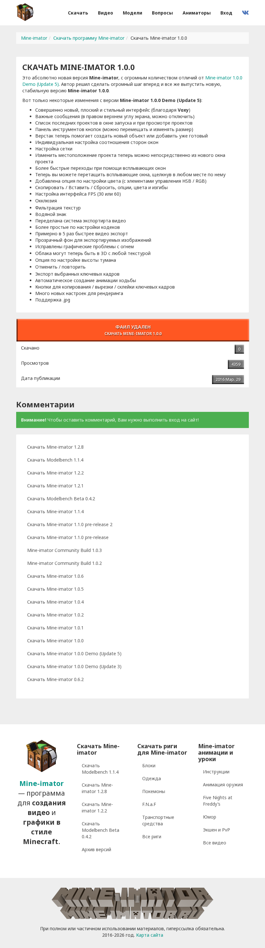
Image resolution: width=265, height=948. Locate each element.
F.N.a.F (149, 804)
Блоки (148, 765)
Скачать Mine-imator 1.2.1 (55, 486)
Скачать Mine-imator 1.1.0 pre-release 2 (69, 524)
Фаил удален (133, 330)
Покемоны (153, 791)
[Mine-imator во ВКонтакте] (245, 13)
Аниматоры (197, 13)
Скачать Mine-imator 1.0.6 (55, 576)
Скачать (78, 13)
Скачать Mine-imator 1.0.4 (55, 602)
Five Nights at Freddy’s (217, 800)
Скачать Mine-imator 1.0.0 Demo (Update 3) (74, 666)
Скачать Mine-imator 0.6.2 (55, 679)
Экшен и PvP (216, 830)
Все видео (214, 843)
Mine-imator (34, 38)
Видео (105, 13)
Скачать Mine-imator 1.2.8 (55, 447)
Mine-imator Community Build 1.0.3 (64, 550)
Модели (132, 13)
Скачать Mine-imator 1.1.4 (55, 511)
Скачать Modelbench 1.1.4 (55, 460)
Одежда (151, 778)
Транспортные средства (158, 820)
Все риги (151, 836)
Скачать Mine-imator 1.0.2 (55, 615)
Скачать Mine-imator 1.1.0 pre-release (68, 537)
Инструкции (216, 772)
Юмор (209, 817)
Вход (226, 13)
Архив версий (96, 849)
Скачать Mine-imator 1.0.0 (55, 640)
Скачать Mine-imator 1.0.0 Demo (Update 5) (74, 653)
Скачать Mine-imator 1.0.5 (55, 589)
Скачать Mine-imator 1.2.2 (55, 473)
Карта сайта (149, 935)
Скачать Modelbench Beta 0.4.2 (61, 498)
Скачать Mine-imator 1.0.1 (55, 628)
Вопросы (162, 13)
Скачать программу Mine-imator (88, 38)
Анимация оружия (223, 784)
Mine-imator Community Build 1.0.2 (64, 563)
